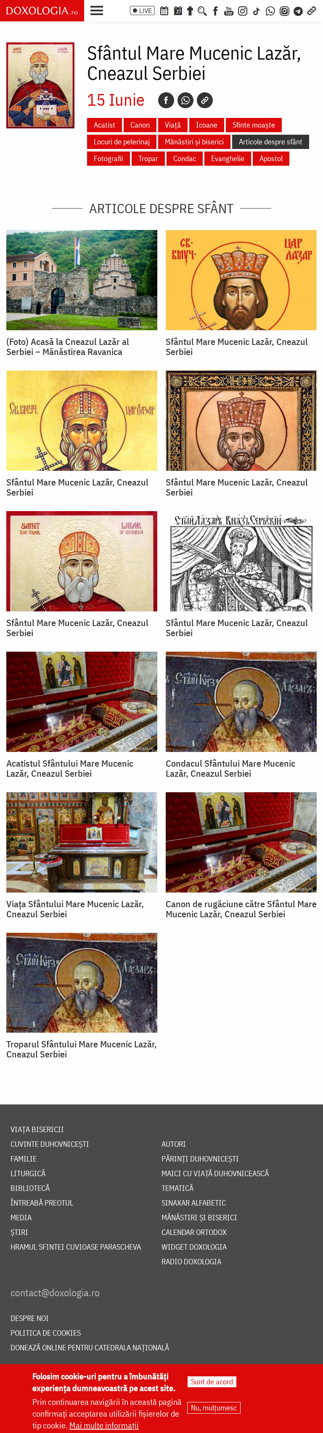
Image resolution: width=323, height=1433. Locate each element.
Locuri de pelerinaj (122, 141)
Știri (19, 1232)
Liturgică (28, 1173)
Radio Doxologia (191, 1262)
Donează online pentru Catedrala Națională (90, 1348)
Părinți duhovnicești (200, 1159)
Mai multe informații (104, 1425)
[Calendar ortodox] (164, 10)
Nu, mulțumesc (214, 1407)
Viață (173, 125)
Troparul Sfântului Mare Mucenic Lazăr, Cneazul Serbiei (81, 1049)
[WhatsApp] (270, 10)
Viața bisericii (37, 1129)
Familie (24, 1159)
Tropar (148, 158)
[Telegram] (298, 10)
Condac (184, 158)
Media (21, 1218)
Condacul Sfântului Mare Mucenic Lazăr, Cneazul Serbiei (230, 768)
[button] (98, 10)
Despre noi (30, 1318)
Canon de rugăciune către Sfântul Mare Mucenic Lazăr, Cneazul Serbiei (241, 909)
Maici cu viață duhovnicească (215, 1173)
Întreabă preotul (42, 1203)
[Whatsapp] (185, 100)
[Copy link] (205, 100)
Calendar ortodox (194, 1232)
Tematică (177, 1188)
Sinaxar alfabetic (194, 1203)
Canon (140, 125)
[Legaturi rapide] (312, 10)
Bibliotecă (30, 1188)
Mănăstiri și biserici (194, 141)
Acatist (104, 125)
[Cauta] (202, 10)
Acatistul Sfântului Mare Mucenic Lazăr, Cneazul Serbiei (69, 768)
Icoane (206, 125)
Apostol (271, 158)
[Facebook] (215, 10)
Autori (174, 1144)
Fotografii (108, 158)
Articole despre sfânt (270, 141)
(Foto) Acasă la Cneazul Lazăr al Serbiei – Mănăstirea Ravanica (67, 347)
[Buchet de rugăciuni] (190, 10)
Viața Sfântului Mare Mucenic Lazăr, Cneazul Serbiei (75, 909)
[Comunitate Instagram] (284, 10)
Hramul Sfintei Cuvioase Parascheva (76, 1247)
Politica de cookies (46, 1333)
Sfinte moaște (254, 125)
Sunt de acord (212, 1381)
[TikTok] (256, 10)
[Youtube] (229, 10)
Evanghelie (227, 158)
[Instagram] (243, 10)
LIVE (145, 10)
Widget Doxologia (194, 1247)
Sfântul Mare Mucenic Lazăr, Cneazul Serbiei (237, 347)
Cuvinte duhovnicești (50, 1144)
